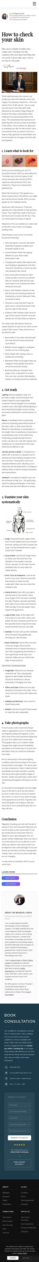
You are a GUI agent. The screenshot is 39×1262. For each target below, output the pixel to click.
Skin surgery (11, 884)
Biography (6, 1193)
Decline (26, 1258)
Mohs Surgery (8, 1221)
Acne (4, 1229)
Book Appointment (27, 1200)
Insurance (24, 1204)
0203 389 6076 (15, 1067)
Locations (24, 1193)
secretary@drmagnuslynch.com (21, 1073)
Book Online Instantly (19, 1163)
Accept (13, 1258)
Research (6, 1196)
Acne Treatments (27, 1224)
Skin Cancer (7, 1217)
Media (5, 1200)
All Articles (24, 1232)
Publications (7, 1204)
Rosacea (6, 1233)
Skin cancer (10, 878)
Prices (23, 1196)
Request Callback (19, 1138)
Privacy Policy (22, 1253)
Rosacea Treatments (28, 1228)
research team (15, 960)
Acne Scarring (8, 1225)
